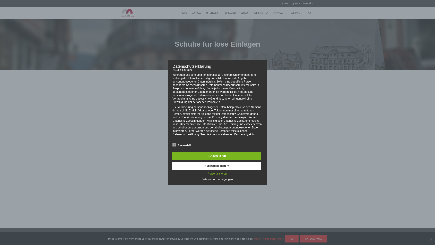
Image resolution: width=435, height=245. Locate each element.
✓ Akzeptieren (217, 155)
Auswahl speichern (216, 165)
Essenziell (184, 145)
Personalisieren (217, 173)
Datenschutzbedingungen (217, 179)
